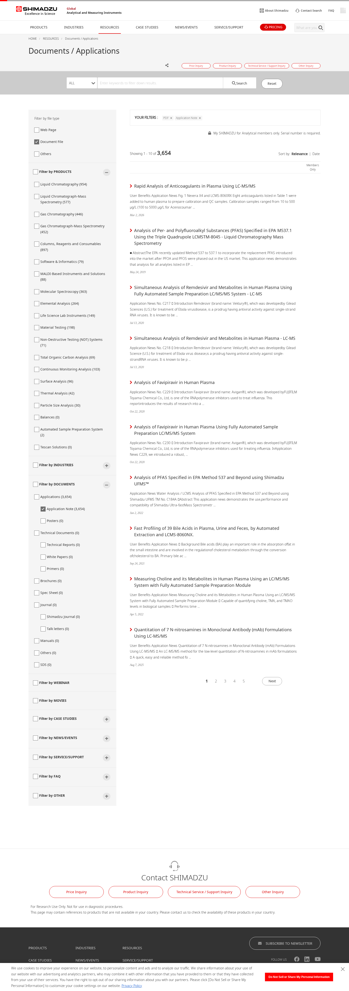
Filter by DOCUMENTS (57, 484)
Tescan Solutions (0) (56, 447)
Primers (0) (55, 568)
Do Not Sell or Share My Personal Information (299, 977)
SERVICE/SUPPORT (138, 960)
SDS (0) (45, 664)
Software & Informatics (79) (62, 261)
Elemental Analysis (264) (59, 303)
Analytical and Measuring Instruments (94, 13)
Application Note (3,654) (66, 509)
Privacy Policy (132, 985)
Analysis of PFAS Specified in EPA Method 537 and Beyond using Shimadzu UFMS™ (209, 480)
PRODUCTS (37, 947)
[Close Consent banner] (343, 969)
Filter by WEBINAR (54, 682)
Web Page (48, 130)
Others (45, 154)
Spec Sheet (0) (51, 592)
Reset (272, 83)
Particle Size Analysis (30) (60, 405)
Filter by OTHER (52, 795)
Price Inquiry (76, 892)
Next (272, 681)
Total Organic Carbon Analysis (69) (67, 357)
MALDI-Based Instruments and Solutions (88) (72, 276)
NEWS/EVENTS (87, 960)
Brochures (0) (50, 580)
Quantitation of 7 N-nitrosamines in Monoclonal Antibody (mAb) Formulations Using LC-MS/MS (213, 633)
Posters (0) (55, 520)
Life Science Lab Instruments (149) (67, 315)
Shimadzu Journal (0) (63, 616)
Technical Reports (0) (63, 544)
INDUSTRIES (85, 947)
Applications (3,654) (55, 496)
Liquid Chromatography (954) (63, 184)
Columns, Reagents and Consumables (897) (70, 247)
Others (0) (48, 652)
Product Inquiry (135, 892)
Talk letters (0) (58, 628)
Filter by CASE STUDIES (58, 718)
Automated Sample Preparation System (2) (71, 432)
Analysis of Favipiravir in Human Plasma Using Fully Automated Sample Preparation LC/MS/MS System (206, 430)
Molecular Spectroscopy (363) (63, 291)
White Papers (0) (60, 557)
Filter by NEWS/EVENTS (58, 737)
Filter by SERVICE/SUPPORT (61, 757)
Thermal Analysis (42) (57, 393)
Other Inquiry (273, 892)
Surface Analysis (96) (56, 381)
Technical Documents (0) (59, 533)
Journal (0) (48, 604)
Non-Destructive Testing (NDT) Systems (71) (71, 342)
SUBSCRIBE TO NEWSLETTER (289, 943)
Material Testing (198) (57, 327)
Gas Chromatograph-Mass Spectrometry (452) (72, 229)
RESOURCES (132, 947)
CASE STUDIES (40, 960)
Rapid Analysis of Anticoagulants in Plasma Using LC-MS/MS (194, 186)
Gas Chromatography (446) (61, 214)
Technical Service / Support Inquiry (204, 892)
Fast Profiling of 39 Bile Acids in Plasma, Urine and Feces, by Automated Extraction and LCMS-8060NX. (206, 531)
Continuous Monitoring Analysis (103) (70, 369)
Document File (51, 141)
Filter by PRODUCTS (55, 171)
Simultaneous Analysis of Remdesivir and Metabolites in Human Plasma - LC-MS (214, 338)
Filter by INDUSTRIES (56, 465)
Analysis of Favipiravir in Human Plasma (174, 382)
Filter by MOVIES (52, 700)
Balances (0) (49, 417)
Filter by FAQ (50, 776)
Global (71, 9)
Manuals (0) (49, 640)
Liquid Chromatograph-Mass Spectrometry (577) (63, 199)
